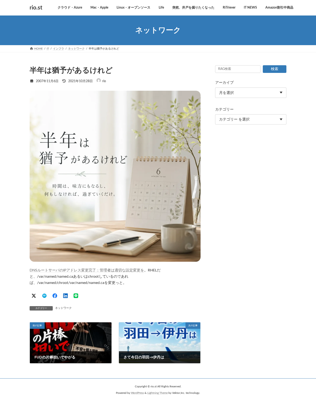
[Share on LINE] (76, 296)
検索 (274, 69)
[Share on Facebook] (55, 296)
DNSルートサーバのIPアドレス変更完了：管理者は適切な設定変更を (87, 270)
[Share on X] (34, 296)
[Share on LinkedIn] (65, 296)
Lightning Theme (157, 393)
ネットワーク (63, 308)
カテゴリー (224, 109)
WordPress (137, 393)
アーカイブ (224, 82)
